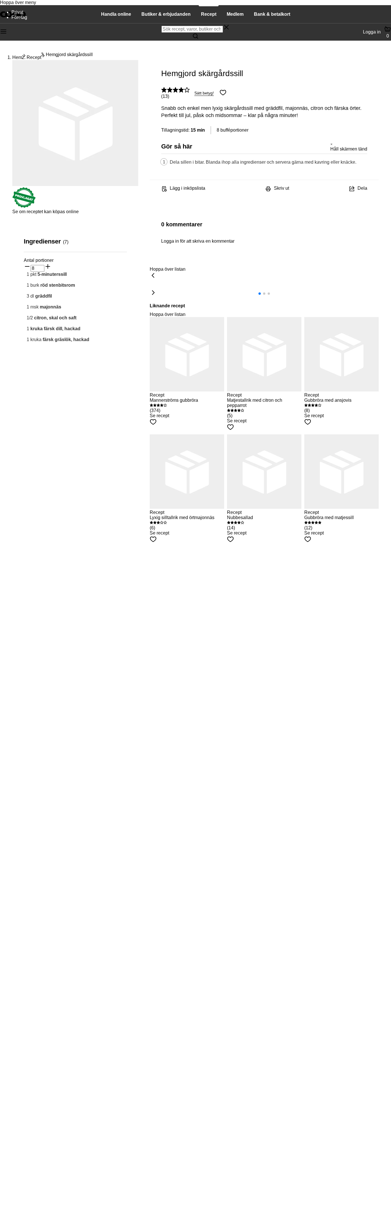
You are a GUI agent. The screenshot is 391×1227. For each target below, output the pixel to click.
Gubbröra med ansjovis (327, 400)
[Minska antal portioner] (27, 267)
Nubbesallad (240, 517)
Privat (17, 12)
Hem (17, 57)
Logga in (372, 31)
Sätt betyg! (204, 93)
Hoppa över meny (18, 2)
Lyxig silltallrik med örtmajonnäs (182, 517)
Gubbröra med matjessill (329, 517)
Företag (19, 17)
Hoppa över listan (167, 269)
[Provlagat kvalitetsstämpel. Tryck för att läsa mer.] (24, 206)
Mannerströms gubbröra (174, 400)
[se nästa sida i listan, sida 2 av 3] (153, 293)
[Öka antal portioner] (47, 267)
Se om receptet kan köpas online (45, 211)
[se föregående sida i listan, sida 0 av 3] (153, 276)
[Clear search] (226, 28)
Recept (34, 57)
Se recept (159, 415)
